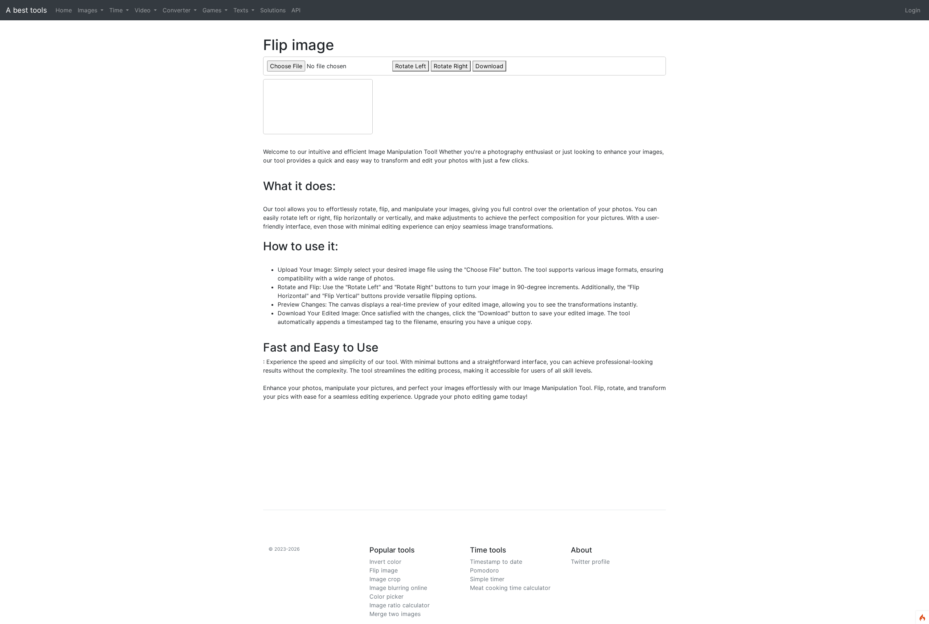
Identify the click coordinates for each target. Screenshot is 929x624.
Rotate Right (451, 66)
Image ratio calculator (399, 605)
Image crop (385, 579)
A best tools (26, 10)
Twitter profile (590, 561)
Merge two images (395, 613)
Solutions (273, 10)
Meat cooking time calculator (510, 587)
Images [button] (88, 10)
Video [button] (143, 10)
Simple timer (487, 579)
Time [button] (116, 10)
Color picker (386, 596)
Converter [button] (177, 10)
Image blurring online (398, 587)
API (295, 10)
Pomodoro (484, 570)
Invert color (385, 561)
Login (912, 10)
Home (65, 10)
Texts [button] (241, 10)
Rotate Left (410, 66)
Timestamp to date (496, 561)
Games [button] (212, 10)
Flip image (383, 570)
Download (489, 66)
